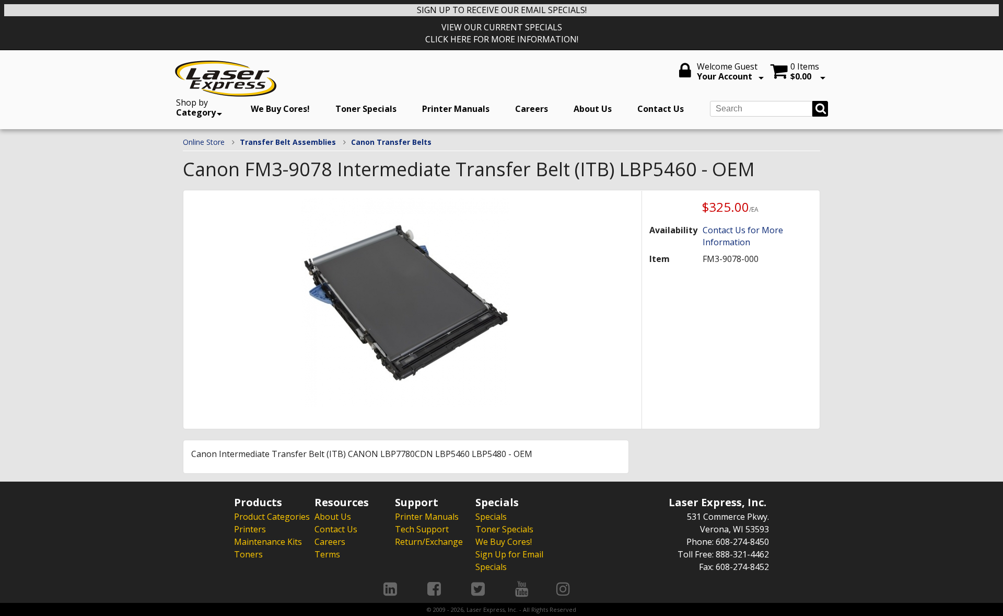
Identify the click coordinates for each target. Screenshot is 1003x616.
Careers (531, 109)
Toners (248, 554)
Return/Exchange (429, 541)
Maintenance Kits (268, 541)
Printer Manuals (455, 109)
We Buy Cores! (280, 109)
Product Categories (272, 516)
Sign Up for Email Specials (509, 561)
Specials (491, 516)
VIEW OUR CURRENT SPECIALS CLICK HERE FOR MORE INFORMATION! (501, 33)
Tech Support (422, 529)
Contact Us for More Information (743, 236)
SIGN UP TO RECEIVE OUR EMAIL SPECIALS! (502, 10)
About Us (593, 109)
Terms (327, 554)
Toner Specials (365, 109)
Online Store (204, 142)
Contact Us (660, 109)
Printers (250, 529)
